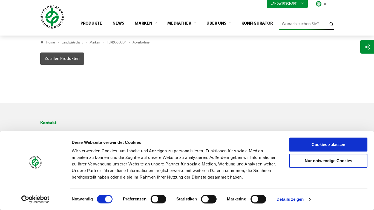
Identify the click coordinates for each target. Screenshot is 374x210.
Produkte (91, 23)
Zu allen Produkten (62, 59)
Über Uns (216, 23)
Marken (144, 23)
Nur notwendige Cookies (328, 160)
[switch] (158, 199)
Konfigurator (257, 23)
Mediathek (179, 23)
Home (50, 42)
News (118, 23)
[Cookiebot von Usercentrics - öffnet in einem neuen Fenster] (35, 199)
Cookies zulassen (328, 144)
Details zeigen (290, 199)
